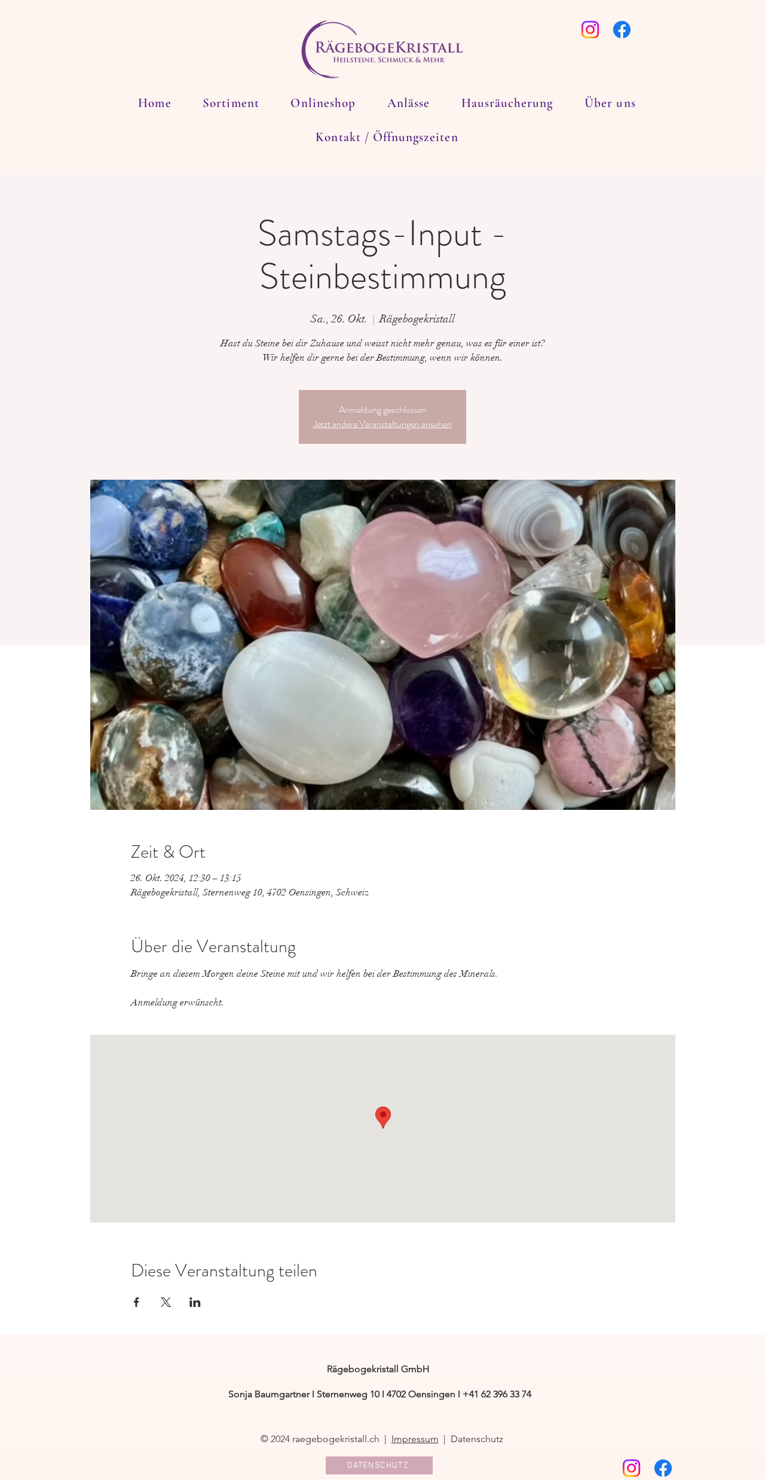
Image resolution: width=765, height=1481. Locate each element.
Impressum (415, 1439)
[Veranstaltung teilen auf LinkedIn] (195, 1302)
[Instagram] (590, 29)
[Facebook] (622, 29)
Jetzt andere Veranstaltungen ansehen (382, 424)
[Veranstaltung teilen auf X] (166, 1302)
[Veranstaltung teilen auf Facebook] (136, 1302)
